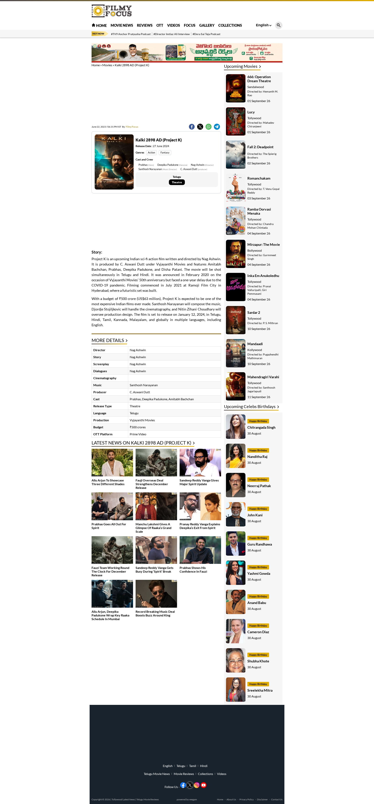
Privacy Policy (246, 799)
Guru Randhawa (259, 544)
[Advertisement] (70, 97)
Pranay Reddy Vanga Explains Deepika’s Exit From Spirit (200, 526)
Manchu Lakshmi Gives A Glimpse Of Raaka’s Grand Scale (153, 527)
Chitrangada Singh (261, 427)
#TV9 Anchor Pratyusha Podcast (131, 34)
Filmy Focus (130, 126)
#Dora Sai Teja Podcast (206, 34)
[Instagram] (197, 785)
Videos (173, 25)
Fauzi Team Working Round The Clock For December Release (110, 571)
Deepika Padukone (172, 164)
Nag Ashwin (202, 164)
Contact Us (276, 799)
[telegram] (217, 127)
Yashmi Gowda (258, 573)
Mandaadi (255, 344)
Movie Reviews (184, 773)
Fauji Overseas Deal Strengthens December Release (152, 483)
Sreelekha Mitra (260, 690)
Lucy (251, 112)
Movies (107, 65)
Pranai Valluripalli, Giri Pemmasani (259, 290)
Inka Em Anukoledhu (263, 275)
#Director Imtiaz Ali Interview (171, 34)
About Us (231, 799)
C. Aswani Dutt (193, 169)
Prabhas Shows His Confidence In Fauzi (193, 569)
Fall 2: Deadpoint (260, 147)
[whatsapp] (209, 127)
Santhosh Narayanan (157, 169)
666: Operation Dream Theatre (259, 79)
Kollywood (254, 350)
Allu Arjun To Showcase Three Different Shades (108, 482)
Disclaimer (262, 799)
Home (101, 25)
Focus (189, 25)
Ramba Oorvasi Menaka (259, 211)
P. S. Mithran (270, 323)
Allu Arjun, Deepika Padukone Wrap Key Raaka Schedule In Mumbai (110, 615)
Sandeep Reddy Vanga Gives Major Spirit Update (199, 482)
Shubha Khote (258, 661)
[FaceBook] (192, 127)
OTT (159, 25)
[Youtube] (203, 785)
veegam (193, 799)
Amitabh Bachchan (181, 399)
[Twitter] (200, 127)
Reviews (145, 25)
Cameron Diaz (258, 632)
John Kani (255, 515)
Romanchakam (258, 178)
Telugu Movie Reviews (147, 799)
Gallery (206, 25)
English (262, 25)
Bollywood (254, 250)
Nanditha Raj (257, 456)
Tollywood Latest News (123, 799)
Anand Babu (256, 602)
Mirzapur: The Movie (263, 244)
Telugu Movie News (157, 773)
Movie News (122, 25)
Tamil (192, 765)
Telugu (180, 765)
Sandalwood (255, 87)
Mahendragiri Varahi (263, 377)
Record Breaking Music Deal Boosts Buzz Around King (155, 613)
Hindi (203, 765)
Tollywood (254, 118)
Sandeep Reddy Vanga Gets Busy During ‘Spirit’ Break (154, 569)
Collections (230, 25)
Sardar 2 (253, 312)
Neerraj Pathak (259, 486)
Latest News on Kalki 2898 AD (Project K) (141, 442)
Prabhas (146, 164)
